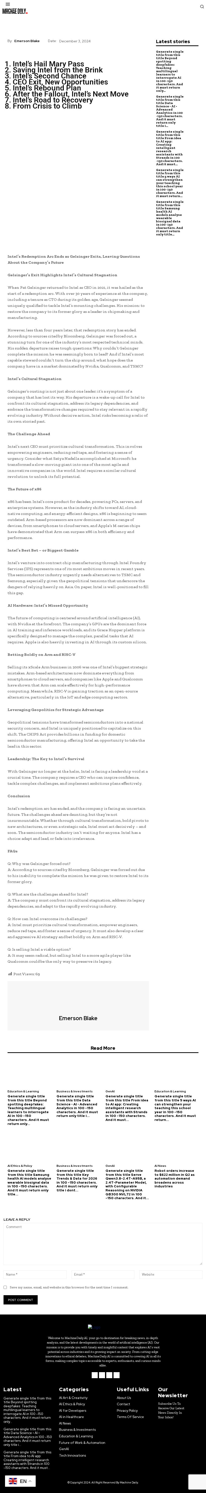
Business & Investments (75, 1091)
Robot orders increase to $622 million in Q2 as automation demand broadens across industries (174, 1178)
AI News (160, 1165)
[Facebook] (13, 126)
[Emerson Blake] (78, 998)
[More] (59, 126)
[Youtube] (117, 1375)
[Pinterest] (36, 126)
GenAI (110, 1091)
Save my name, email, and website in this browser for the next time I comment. (69, 1287)
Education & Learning (23, 1091)
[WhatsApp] (47, 126)
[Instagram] (102, 1375)
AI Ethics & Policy (20, 1165)
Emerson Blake (27, 41)
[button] (202, 7)
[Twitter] (24, 126)
